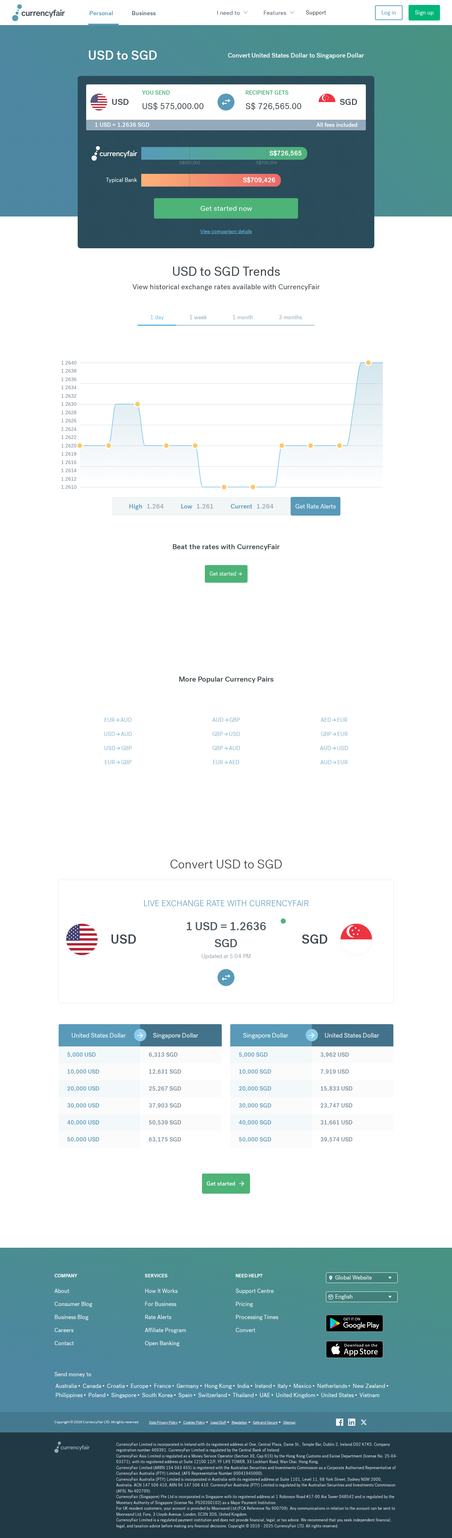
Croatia (116, 1386)
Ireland (263, 1386)
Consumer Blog (73, 1304)
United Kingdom (295, 1395)
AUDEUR (334, 762)
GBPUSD (226, 734)
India (243, 1386)
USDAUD (118, 734)
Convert (245, 1330)
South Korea (157, 1395)
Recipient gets (267, 92)
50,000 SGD (255, 1139)
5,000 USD (81, 1054)
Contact (64, 1343)
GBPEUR (334, 734)
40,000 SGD (255, 1122)
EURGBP (118, 762)
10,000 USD (83, 1071)
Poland (97, 1395)
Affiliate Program (165, 1330)
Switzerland (212, 1395)
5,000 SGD (253, 1054)
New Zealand (369, 1386)
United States (337, 1395)
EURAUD (118, 720)
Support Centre (255, 1291)
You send (156, 92)
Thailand (243, 1395)
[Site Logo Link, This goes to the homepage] (47, 12)
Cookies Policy (194, 1422)
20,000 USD (83, 1088)
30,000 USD (83, 1105)
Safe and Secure (265, 1422)
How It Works (161, 1291)
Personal (101, 13)
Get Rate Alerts (315, 506)
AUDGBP (226, 720)
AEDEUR (334, 720)
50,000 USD (83, 1139)
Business (144, 13)
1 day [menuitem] (157, 317)
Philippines (69, 1395)
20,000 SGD (255, 1088)
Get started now (226, 208)
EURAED (226, 762)
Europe (139, 1386)
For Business (160, 1304)
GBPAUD (226, 748)
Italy (283, 1386)
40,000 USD (83, 1122)
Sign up (424, 12)
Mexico (302, 1386)
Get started (226, 573)
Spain (185, 1395)
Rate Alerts (158, 1317)
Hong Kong (218, 1386)
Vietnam (369, 1395)
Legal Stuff (218, 1422)
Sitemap (289, 1422)
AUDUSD (334, 748)
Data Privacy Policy (163, 1422)
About (61, 1291)
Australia (66, 1386)
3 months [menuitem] (290, 317)
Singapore (123, 1395)
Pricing (244, 1304)
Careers (63, 1330)
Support (316, 12)
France (162, 1386)
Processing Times (257, 1317)
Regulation (239, 1422)
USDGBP (118, 748)
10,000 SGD (255, 1071)
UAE (265, 1395)
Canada (92, 1386)
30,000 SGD (255, 1105)
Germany (188, 1386)
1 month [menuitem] (242, 317)
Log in (388, 12)
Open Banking (162, 1343)
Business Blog (71, 1317)
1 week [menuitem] (198, 317)
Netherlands (332, 1386)
